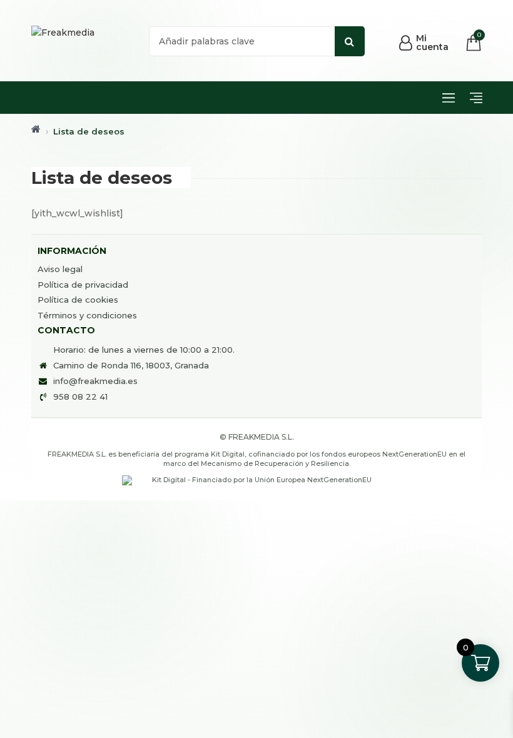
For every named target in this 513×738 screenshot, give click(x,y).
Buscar (350, 41)
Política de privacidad (83, 285)
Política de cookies (78, 300)
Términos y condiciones (87, 315)
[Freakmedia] (62, 32)
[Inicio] (36, 128)
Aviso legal (60, 269)
